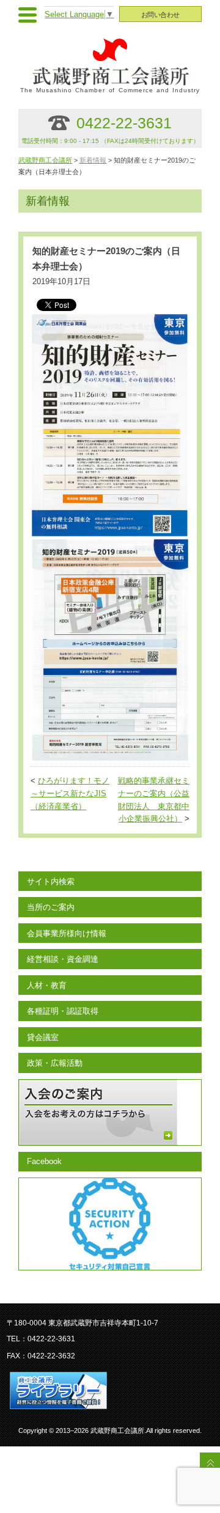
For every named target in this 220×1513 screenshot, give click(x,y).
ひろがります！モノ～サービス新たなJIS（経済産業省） (70, 794)
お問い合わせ (160, 14)
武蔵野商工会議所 (45, 160)
